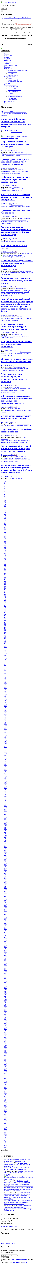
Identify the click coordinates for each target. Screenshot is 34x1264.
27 (5, 525)
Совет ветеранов (13, 75)
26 (5, 524)
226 (5, 852)
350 (5, 1055)
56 (5, 573)
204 (5, 815)
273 (5, 929)
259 (5, 906)
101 (5, 647)
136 (5, 704)
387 (5, 1116)
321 (5, 1007)
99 (5, 643)
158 (5, 740)
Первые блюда (12, 99)
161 (5, 745)
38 (5, 543)
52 (5, 566)
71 (5, 597)
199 (5, 807)
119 (5, 676)
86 (5, 622)
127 (5, 689)
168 (5, 756)
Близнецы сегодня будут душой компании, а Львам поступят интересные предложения (16, 448)
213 (5, 830)
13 (5, 502)
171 (5, 761)
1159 (16, 269)
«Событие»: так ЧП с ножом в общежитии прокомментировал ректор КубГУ (16, 197)
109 (5, 660)
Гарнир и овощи (13, 86)
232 (5, 861)
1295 (15, 385)
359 (5, 1070)
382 (5, 1107)
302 (5, 976)
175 (5, 768)
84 (5, 619)
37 (5, 542)
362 (5, 1075)
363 (5, 1076)
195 (5, 801)
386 (5, 1114)
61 (5, 581)
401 (5, 1138)
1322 (16, 203)
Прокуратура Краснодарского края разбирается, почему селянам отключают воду (15, 161)
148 (5, 724)
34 (5, 537)
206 (5, 819)
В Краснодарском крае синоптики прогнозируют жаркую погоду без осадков (14, 326)
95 (5, 637)
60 (5, 579)
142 (5, 714)
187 (5, 788)
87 (5, 624)
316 (5, 999)
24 (5, 520)
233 (5, 863)
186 (5, 786)
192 (5, 796)
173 (5, 765)
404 (5, 1143)
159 (5, 742)
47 (5, 558)
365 (5, 1079)
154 (5, 734)
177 (5, 771)
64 (5, 586)
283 (5, 945)
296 (5, 966)
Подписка (4, 8)
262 (5, 911)
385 (5, 1112)
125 (5, 686)
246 (5, 884)
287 (5, 952)
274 (5, 930)
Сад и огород (8, 60)
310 (5, 989)
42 (5, 550)
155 (5, 735)
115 (5, 670)
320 (5, 1006)
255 (5, 899)
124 (5, 684)
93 (5, 634)
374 (5, 1094)
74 (5, 602)
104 (5, 652)
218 (5, 838)
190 (5, 793)
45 (5, 555)
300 (5, 973)
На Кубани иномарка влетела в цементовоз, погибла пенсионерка (16, 344)
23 (5, 519)
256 (5, 901)
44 (5, 553)
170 (5, 760)
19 (5, 512)
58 (5, 576)
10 (5, 497)
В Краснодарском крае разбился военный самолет (16, 430)
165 (5, 752)
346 (5, 1048)
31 (5, 532)
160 (5, 743)
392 (5, 1124)
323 (5, 1011)
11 (5, 499)
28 (5, 527)
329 (5, 1020)
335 (5, 1030)
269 (5, 922)
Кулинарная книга (10, 85)
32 (5, 533)
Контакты (7, 103)
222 (5, 845)
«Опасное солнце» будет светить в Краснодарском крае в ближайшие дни (17, 263)
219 (5, 840)
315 (5, 997)
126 (5, 688)
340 (5, 1038)
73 (5, 601)
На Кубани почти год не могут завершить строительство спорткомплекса (15, 179)
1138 (15, 435)
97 (5, 640)
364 (5, 1078)
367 (5, 1083)
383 (5, 1109)
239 (5, 873)
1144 (15, 130)
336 (5, 1032)
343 (5, 1043)
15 (5, 506)
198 (5, 806)
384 (5, 1111)
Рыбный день (12, 98)
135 (5, 702)
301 (5, 975)
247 (5, 886)
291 (5, 958)
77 (5, 607)
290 (5, 956)
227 (5, 853)
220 (5, 842)
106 (5, 655)
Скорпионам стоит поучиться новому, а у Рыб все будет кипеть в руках (17, 280)
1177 (16, 185)
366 (5, 1081)
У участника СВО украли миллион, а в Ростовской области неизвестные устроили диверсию (16, 123)
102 (5, 648)
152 (5, 730)
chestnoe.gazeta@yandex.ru (9, 1226)
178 (5, 773)
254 (5, 897)
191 (5, 794)
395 (5, 1129)
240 (5, 875)
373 (5, 1093)
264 (5, 914)
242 (5, 878)
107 (5, 656)
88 (5, 625)
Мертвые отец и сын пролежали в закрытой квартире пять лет (17, 360)
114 (5, 668)
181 (5, 778)
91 (5, 630)
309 (5, 988)
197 (5, 804)
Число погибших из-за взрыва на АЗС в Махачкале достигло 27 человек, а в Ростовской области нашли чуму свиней (17, 469)
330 (5, 1022)
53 (5, 568)
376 (5, 1097)
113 (5, 666)
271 (5, 925)
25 (5, 522)
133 (5, 699)
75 (5, 604)
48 (5, 560)
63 (5, 584)
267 (5, 919)
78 (5, 609)
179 (5, 775)
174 (5, 766)
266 (5, 917)
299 (5, 971)
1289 (16, 238)
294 (5, 963)
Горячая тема (8, 55)
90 (5, 629)
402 (5, 1140)
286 (5, 950)
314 (5, 996)
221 (5, 843)
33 (5, 535)
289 (5, 955)
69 (5, 594)
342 (5, 1042)
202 (5, 812)
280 (5, 940)
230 (5, 858)
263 (5, 912)
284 (5, 947)
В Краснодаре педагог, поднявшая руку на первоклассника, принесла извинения (14, 378)
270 (5, 924)
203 (5, 814)
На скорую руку (13, 95)
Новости (7, 67)
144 (5, 717)
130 (5, 694)
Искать (3, 1150)
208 (5, 822)
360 (5, 1071)
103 (5, 650)
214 (5, 832)
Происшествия (12, 72)
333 (5, 1027)
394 (5, 1127)
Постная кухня (12, 88)
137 (5, 706)
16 (5, 507)
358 (5, 1068)
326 (5, 1016)
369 (5, 1086)
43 (5, 552)
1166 (16, 252)
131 (5, 696)
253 (5, 896)
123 (5, 683)
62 (5, 583)
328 (5, 1019)
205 (5, 817)
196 (5, 802)
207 (5, 820)
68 (5, 593)
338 (5, 1035)
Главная (6, 54)
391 (5, 1122)
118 (5, 674)
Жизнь (10, 78)
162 (5, 747)
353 (5, 1060)
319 (5, 1004)
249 (5, 889)
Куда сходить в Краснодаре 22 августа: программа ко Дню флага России (17, 1164)
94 (5, 635)
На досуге (7, 58)
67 (5, 591)
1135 (15, 407)
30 (5, 530)
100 (5, 645)
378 (5, 1101)
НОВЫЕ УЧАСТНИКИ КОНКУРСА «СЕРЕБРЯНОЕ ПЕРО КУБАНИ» (18, 1172)
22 (5, 517)
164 (5, 750)
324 (5, 1012)
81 (5, 614)
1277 (15, 350)
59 (5, 578)
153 (5, 732)
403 (5, 1142)
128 (5, 691)
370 (5, 1088)
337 (5, 1034)
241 (5, 876)
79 (5, 611)
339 (5, 1037)
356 (5, 1065)
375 (5, 1096)
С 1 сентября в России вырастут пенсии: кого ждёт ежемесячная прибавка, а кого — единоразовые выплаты (17, 399)
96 (5, 638)
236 (5, 868)
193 (5, 797)
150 (5, 727)
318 (5, 1002)
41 (5, 548)
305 (5, 981)
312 (5, 993)
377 (5, 1099)
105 (5, 653)
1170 (15, 455)
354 (5, 1061)
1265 (15, 422)
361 (5, 1073)
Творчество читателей (15, 81)
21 (5, 515)
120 (5, 678)
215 (5, 834)
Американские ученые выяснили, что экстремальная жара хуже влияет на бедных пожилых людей (16, 231)
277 (5, 935)
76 (5, 606)
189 (5, 791)
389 (5, 1119)
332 (5, 1025)
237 (5, 870)
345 (5, 1047)
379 (5, 1102)
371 (5, 1089)
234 (5, 865)
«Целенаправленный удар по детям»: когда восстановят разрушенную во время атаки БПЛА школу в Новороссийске (18, 1208)
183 (5, 781)
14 (5, 504)
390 (5, 1120)
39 (5, 545)
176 (5, 770)
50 (5, 563)
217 (5, 837)
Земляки (7, 63)
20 (5, 514)
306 (5, 983)
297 (5, 968)
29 (5, 529)
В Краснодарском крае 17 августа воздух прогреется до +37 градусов (15, 144)
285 (5, 948)
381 (5, 1106)
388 (5, 1117)
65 (5, 588)
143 (5, 715)
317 (5, 1001)
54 (5, 570)
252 (5, 894)
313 (5, 994)
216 (5, 835)
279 (5, 938)
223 (5, 847)
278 (5, 937)
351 (5, 1057)
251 (5, 893)
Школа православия (10, 65)
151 (5, 729)
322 (5, 1009)
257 (5, 902)
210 (5, 825)
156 (5, 737)
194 (5, 799)
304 (5, 979)
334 (5, 1029)
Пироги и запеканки (14, 90)
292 (5, 960)
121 (5, 679)
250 (5, 891)
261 (5, 909)
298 (5, 970)
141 (5, 712)
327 (5, 1017)
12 (5, 501)
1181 (16, 287)
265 (5, 916)
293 (5, 961)
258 (5, 904)
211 (5, 827)
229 (5, 856)
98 (5, 642)
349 (5, 1053)
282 (5, 943)
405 (5, 1145)
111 (5, 663)
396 (5, 1130)
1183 (15, 150)
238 (5, 871)
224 (5, 848)
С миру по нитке (9, 77)
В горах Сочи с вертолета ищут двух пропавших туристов (16, 417)
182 (5, 779)
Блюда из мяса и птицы (15, 96)
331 (5, 1024)
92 (5, 632)
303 (5, 978)
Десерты (10, 93)
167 (5, 755)
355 (5, 1063)
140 (5, 711)
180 (5, 776)
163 (5, 748)
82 (5, 615)
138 (5, 707)
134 (5, 701)
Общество (11, 73)
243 (5, 879)
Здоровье (7, 83)
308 (5, 986)
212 (5, 829)
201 (5, 811)
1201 (16, 168)
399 (5, 1135)
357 (5, 1066)
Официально (8, 68)
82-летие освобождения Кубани (18, 70)
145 (5, 719)
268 (5, 920)
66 (5, 589)
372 (5, 1091)
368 (5, 1084)
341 (5, 1040)
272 (5, 927)
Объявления (8, 62)
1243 (16, 332)
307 (5, 984)
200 (5, 809)
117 (5, 673)
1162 (16, 315)
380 (5, 1104)
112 (5, 665)
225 (5, 850)
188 (5, 789)
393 (5, 1125)
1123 (15, 365)
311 (5, 991)
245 (5, 883)
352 (5, 1058)
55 (5, 571)
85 (5, 620)
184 (5, 783)
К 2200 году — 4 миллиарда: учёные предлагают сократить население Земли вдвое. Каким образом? (17, 1182)
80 (5, 612)
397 (5, 1132)
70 (5, 596)
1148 (16, 216)
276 (5, 934)
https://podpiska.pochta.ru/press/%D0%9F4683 (16, 18)
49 (5, 561)
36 (5, 540)
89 (5, 627)
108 (5, 658)
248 (5, 888)
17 (5, 509)
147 (5, 722)
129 (5, 693)
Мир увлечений (13, 80)
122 (5, 681)
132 (5, 697)
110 (5, 661)
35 (5, 538)
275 (5, 932)
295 (5, 965)
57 (5, 574)
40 (5, 547)
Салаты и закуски (13, 91)
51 (5, 565)
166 (5, 753)
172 (5, 763)
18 (5, 511)
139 (5, 709)
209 (5, 824)
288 (5, 953)
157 (5, 738)
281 (5, 942)
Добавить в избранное (8, 1243)
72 (5, 599)
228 (5, 855)
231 (5, 860)
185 (5, 784)
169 (5, 758)
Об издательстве (9, 101)
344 (5, 1045)
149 (5, 725)
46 (5, 556)
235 (5, 866)
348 (5, 1052)
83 (5, 617)
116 (5, 671)
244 (5, 881)
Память (6, 57)
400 (5, 1137)
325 (5, 1014)
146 (5, 720)
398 (5, 1134)
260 (5, 907)
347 (5, 1050)
